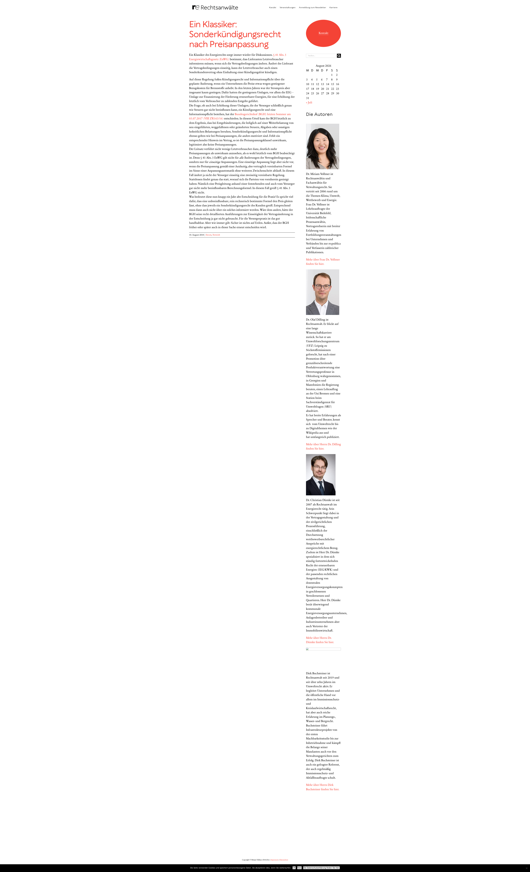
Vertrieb (216, 235)
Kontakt (323, 33)
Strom (209, 235)
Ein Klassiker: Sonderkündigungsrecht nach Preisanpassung (235, 34)
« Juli (309, 102)
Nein (299, 868)
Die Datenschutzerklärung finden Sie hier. (321, 868)
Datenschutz (283, 860)
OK (294, 868)
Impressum (274, 860)
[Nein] (526, 868)
